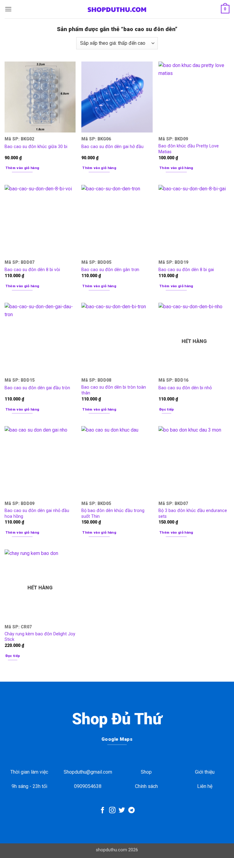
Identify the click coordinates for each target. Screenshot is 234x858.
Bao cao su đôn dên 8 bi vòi (32, 269)
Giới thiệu (204, 772)
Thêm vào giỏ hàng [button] (22, 168)
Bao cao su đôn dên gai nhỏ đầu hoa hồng (37, 513)
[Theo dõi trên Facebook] (102, 810)
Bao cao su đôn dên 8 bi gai (186, 269)
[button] (8, 9)
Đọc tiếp (166, 409)
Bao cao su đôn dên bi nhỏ (185, 387)
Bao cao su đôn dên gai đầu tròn (37, 387)
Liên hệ (204, 786)
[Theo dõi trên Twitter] (122, 810)
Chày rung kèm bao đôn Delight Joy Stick (40, 636)
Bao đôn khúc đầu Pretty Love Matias (188, 148)
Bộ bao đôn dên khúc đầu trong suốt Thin (112, 513)
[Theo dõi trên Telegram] (131, 810)
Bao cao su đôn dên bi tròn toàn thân (113, 390)
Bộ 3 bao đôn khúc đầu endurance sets (192, 513)
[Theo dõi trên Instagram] (112, 810)
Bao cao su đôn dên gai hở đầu (112, 146)
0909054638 (87, 786)
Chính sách (146, 786)
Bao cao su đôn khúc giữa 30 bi (36, 146)
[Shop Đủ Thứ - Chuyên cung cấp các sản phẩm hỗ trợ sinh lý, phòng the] (117, 9)
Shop (146, 772)
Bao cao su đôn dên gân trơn (110, 269)
